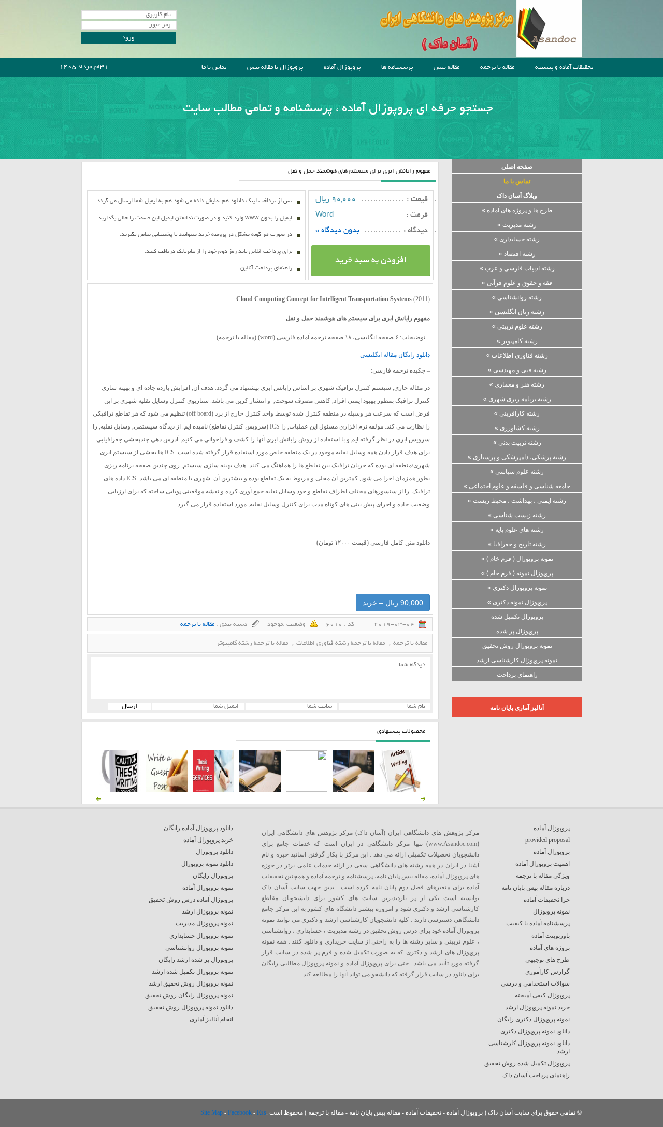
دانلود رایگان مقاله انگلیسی (395, 355)
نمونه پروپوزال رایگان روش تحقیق (189, 995)
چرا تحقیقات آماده (547, 899)
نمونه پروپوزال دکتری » (517, 587)
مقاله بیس (446, 67)
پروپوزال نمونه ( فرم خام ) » (517, 573)
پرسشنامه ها (397, 67)
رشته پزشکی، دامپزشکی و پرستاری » (517, 457)
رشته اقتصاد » (517, 254)
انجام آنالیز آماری (211, 1019)
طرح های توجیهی (547, 959)
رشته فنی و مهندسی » (517, 370)
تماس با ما (213, 67)
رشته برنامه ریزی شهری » (517, 399)
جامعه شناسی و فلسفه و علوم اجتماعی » (517, 486)
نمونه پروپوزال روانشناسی (199, 947)
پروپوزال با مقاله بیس (275, 67)
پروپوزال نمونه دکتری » (517, 602)
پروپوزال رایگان (213, 875)
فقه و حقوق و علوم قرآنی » (517, 283)
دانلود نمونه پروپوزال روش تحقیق (190, 1007)
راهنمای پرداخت (517, 674)
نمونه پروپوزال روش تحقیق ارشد (191, 983)
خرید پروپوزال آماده (208, 840)
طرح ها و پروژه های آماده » (517, 210)
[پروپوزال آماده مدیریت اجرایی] (306, 789)
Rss (261, 1112)
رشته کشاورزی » (517, 428)
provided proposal (547, 840)
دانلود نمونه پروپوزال (207, 863)
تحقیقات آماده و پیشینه (564, 67)
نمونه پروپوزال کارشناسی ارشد (517, 660)
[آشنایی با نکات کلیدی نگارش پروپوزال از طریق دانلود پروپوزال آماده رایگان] (167, 789)
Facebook (240, 1112)
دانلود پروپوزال (214, 851)
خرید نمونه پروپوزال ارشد (537, 1007)
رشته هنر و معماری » (516, 384)
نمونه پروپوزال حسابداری (201, 935)
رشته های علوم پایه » (517, 529)
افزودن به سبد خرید (371, 260)
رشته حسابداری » (517, 239)
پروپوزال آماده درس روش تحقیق (191, 899)
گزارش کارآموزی (547, 971)
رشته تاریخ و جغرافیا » (517, 544)
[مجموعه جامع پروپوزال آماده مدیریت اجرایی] (260, 789)
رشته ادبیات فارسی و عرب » (517, 268)
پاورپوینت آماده (550, 935)
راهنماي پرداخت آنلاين (266, 268)
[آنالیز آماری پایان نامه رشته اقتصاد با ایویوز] (213, 789)
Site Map (212, 1112)
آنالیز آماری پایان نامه (517, 707)
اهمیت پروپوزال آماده (542, 863)
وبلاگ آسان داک (517, 195)
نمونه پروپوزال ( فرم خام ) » (517, 558)
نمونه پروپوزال (551, 911)
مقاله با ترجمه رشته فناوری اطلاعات (340, 643)
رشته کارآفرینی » (517, 413)
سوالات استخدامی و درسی (535, 983)
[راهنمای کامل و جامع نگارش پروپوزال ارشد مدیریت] (400, 789)
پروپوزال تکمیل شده (517, 616)
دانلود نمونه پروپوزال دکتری (535, 1031)
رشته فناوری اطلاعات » (517, 355)
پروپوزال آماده (342, 67)
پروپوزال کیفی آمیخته (542, 995)
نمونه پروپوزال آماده (207, 887)
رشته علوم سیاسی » (517, 471)
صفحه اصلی (516, 166)
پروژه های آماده (550, 947)
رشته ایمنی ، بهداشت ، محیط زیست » (517, 500)
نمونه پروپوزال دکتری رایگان (533, 1019)
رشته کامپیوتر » (517, 341)
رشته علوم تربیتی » (517, 326)
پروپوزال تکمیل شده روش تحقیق (527, 1063)
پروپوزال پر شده (517, 631)
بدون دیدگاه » (337, 230)
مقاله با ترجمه (497, 67)
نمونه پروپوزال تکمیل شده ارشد (192, 971)
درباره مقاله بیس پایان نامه (535, 887)
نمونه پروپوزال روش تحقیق (517, 645)
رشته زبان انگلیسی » (516, 312)
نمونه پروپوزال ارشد (207, 911)
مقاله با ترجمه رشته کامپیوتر (252, 643)
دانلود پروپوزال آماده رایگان (198, 828)
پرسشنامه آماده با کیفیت (538, 923)
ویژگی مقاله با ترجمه (543, 875)
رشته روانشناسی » (517, 297)
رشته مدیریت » (517, 225)
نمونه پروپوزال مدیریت (204, 923)
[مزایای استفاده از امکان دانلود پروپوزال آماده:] (120, 789)
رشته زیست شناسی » (517, 515)
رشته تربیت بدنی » (517, 442)
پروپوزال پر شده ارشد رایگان (195, 959)
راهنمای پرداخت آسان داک (536, 1075)
